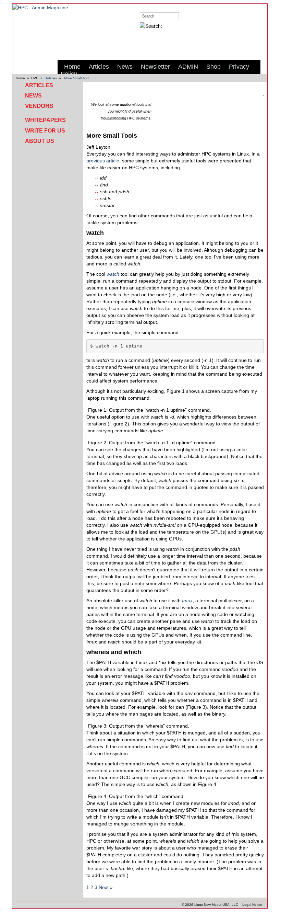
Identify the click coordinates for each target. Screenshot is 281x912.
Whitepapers (45, 120)
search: (146, 7)
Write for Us (45, 131)
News (33, 96)
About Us (39, 141)
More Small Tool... (78, 78)
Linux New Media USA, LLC (216, 905)
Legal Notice (252, 905)
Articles (51, 78)
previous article (102, 160)
